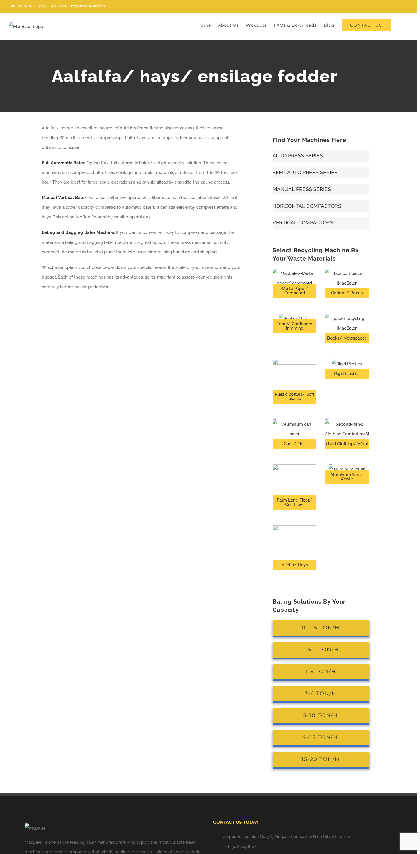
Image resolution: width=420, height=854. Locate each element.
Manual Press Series (302, 189)
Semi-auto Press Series (305, 172)
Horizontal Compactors (307, 206)
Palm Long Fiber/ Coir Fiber (294, 502)
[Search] (400, 25)
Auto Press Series (298, 156)
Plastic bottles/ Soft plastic (294, 396)
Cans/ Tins (294, 443)
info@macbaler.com (87, 6)
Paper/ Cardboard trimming (294, 326)
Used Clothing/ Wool (347, 443)
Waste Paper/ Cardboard (294, 290)
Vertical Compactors (303, 223)
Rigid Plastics (346, 373)
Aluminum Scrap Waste (346, 477)
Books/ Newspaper (346, 338)
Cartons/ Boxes (347, 292)
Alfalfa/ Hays (294, 564)
